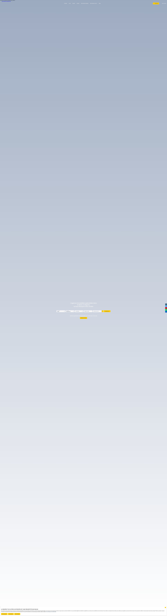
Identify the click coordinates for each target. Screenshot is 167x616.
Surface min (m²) (96, 311)
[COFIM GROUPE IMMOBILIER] (6, 3)
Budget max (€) (86, 311)
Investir (78, 3)
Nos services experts (84, 3)
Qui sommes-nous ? (93, 3)
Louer (70, 3)
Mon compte (164, 3)
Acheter (65, 3)
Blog (100, 3)
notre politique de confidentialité (51, 611)
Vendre (73, 3)
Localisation (77, 311)
